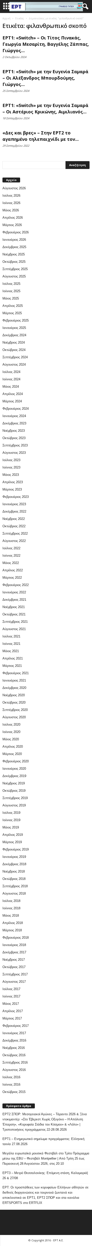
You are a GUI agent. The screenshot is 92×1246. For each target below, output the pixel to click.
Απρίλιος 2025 (12, 306)
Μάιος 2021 (10, 651)
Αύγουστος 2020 (14, 717)
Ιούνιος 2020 (11, 732)
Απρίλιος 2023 (12, 482)
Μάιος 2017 (10, 1004)
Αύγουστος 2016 (14, 1070)
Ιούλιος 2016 (11, 1077)
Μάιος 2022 (10, 563)
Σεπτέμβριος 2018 (15, 886)
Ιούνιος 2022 (11, 555)
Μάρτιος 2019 (12, 842)
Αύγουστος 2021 (14, 629)
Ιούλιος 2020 (11, 724)
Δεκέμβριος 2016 (14, 1040)
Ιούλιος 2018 (11, 901)
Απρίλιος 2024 (12, 394)
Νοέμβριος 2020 (13, 695)
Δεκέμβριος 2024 (14, 335)
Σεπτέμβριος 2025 (15, 269)
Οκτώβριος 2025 (14, 262)
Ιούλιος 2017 (11, 989)
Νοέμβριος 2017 (13, 959)
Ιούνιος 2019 (11, 820)
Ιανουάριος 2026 (14, 239)
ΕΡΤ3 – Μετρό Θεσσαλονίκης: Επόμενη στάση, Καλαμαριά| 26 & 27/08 (45, 1175)
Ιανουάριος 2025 (14, 328)
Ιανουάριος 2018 (14, 945)
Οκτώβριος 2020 (14, 702)
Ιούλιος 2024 (11, 372)
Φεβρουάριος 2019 (15, 849)
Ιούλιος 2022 (11, 548)
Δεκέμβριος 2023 (14, 423)
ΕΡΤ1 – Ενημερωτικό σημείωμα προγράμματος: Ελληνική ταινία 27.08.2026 (43, 1141)
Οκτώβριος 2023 (14, 438)
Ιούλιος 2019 (11, 813)
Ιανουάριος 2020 (14, 768)
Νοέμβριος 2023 (13, 430)
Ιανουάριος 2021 (14, 680)
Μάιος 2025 (10, 298)
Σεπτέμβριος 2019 (15, 798)
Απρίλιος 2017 (12, 1011)
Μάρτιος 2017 (12, 1018)
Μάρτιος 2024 (12, 401)
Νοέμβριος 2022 (13, 519)
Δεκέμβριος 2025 (14, 247)
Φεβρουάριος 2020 (15, 761)
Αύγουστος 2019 (14, 805)
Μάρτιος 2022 (12, 577)
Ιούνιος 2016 (11, 1084)
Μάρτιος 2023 (12, 489)
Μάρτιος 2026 (12, 225)
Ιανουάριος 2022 (14, 592)
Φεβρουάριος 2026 (15, 232)
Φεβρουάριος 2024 (15, 408)
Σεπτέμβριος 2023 (15, 445)
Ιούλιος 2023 (11, 460)
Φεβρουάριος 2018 (15, 937)
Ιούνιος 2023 (11, 467)
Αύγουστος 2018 (14, 893)
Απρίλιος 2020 (12, 746)
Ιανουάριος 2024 (14, 416)
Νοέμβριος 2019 (13, 783)
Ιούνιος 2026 (11, 203)
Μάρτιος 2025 (12, 313)
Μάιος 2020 (10, 739)
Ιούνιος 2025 (11, 291)
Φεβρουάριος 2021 (15, 673)
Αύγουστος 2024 (14, 364)
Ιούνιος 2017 (11, 996)
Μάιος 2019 (10, 827)
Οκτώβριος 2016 (14, 1055)
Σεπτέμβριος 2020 (15, 710)
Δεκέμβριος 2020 (14, 688)
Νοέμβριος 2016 (13, 1048)
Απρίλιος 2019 (12, 835)
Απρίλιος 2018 (12, 923)
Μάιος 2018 (10, 915)
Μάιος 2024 (10, 386)
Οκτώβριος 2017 (14, 967)
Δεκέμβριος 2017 (14, 952)
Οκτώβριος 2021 (14, 614)
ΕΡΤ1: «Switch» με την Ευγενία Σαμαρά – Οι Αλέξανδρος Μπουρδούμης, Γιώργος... (45, 78)
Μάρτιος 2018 (12, 930)
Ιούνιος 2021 (11, 644)
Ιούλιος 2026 (11, 195)
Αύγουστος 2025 (14, 276)
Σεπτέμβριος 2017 (15, 974)
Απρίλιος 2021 (12, 658)
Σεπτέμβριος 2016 (15, 1062)
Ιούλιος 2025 (11, 284)
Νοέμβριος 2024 (13, 342)
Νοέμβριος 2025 (13, 254)
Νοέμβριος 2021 (13, 607)
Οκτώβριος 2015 (14, 1092)
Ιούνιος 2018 (11, 908)
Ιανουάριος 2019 (14, 857)
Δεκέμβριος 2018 (14, 864)
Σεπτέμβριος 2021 (15, 621)
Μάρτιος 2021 (12, 666)
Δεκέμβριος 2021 (14, 599)
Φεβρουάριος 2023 (15, 497)
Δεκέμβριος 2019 (14, 776)
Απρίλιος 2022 (12, 570)
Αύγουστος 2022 (14, 541)
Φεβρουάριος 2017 (15, 1026)
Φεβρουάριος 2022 (15, 585)
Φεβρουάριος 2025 (15, 320)
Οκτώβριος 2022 (14, 526)
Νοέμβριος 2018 (13, 871)
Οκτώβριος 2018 (14, 879)
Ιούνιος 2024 (11, 379)
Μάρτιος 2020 (12, 754)
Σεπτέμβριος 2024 (15, 357)
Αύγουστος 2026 (14, 188)
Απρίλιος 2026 (12, 217)
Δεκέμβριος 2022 (14, 511)
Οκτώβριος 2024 (14, 350)
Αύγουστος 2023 (14, 453)
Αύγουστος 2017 (14, 981)
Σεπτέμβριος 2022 (15, 533)
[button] (84, 6)
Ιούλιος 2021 (11, 636)
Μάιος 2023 (10, 475)
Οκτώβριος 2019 (14, 790)
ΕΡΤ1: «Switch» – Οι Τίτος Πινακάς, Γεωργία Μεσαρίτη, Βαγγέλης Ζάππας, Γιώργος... (45, 44)
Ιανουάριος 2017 (14, 1033)
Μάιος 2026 (10, 210)
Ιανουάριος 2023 (14, 504)
